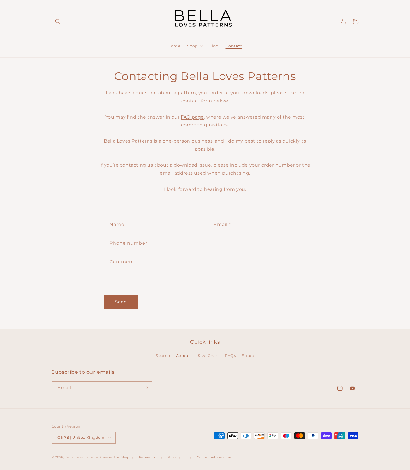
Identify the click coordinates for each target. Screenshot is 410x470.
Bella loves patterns (81, 457)
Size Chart (208, 355)
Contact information (214, 457)
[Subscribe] (145, 387)
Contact (184, 355)
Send (121, 301)
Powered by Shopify (116, 457)
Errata (248, 355)
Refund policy (151, 457)
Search (163, 355)
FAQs (230, 355)
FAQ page (192, 117)
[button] (58, 21)
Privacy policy (179, 457)
